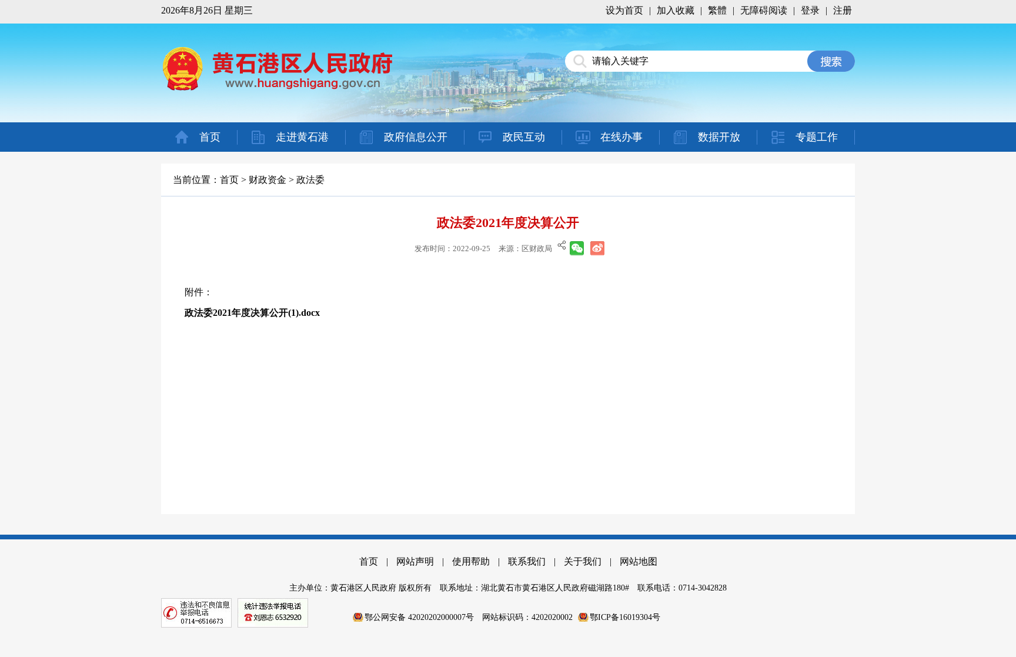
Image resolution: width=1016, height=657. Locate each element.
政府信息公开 (415, 137)
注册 (842, 10)
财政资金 (267, 180)
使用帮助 (471, 561)
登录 (810, 10)
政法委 (310, 180)
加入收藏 (675, 10)
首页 (209, 137)
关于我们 (582, 561)
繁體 (717, 10)
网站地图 (638, 561)
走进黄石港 (302, 137)
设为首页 (624, 10)
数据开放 (719, 137)
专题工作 (817, 137)
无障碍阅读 (763, 10)
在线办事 (621, 137)
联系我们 (527, 561)
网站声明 (415, 561)
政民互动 (524, 137)
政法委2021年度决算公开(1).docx (252, 313)
